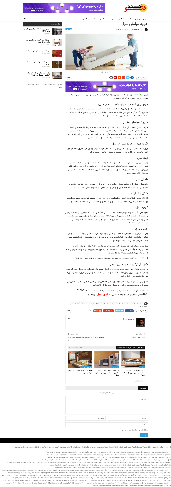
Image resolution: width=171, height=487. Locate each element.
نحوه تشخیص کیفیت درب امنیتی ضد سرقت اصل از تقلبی (38, 41)
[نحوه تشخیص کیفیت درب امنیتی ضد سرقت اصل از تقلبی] (57, 42)
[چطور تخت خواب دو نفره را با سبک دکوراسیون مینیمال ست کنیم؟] (133, 359)
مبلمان (130, 19)
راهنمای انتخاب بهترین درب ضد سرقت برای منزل (37, 63)
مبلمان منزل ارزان (75, 303)
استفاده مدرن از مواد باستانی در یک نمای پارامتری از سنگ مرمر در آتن (86, 338)
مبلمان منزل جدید (142, 306)
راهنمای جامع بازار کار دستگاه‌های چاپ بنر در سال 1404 (37, 30)
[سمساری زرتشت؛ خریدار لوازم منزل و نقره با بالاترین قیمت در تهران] (106, 359)
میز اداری (38, 84)
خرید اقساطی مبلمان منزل (125, 303)
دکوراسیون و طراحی (118, 19)
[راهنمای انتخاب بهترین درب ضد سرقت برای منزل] (57, 64)
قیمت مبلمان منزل (86, 303)
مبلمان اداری (58, 84)
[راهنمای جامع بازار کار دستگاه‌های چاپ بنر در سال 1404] (57, 31)
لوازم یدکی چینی (48, 84)
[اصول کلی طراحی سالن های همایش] (57, 53)
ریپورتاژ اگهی (86, 19)
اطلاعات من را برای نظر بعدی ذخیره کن (134, 430)
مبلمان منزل (69, 29)
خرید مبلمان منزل (137, 94)
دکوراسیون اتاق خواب (86, 367)
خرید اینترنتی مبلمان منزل (110, 303)
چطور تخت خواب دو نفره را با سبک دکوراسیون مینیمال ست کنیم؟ (38, 74)
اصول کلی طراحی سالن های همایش (38, 51)
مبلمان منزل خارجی (138, 337)
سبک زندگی (104, 19)
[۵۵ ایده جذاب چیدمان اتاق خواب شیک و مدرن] (80, 359)
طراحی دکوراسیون (141, 19)
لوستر (95, 19)
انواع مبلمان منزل (138, 303)
